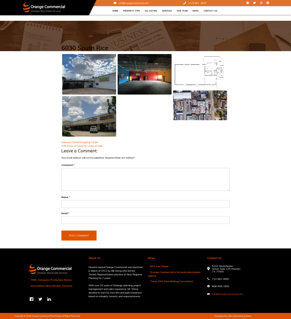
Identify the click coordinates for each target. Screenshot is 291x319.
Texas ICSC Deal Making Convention (171, 281)
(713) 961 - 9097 (197, 3)
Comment (68, 164)
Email (65, 213)
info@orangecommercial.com (134, 3)
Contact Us (210, 11)
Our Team (182, 11)
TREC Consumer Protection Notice (51, 279)
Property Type (131, 11)
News (195, 11)
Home (115, 11)
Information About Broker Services (51, 285)
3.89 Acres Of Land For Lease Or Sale (82, 145)
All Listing (151, 11)
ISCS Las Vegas (159, 266)
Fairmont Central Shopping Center (79, 142)
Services (167, 11)
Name (65, 197)
